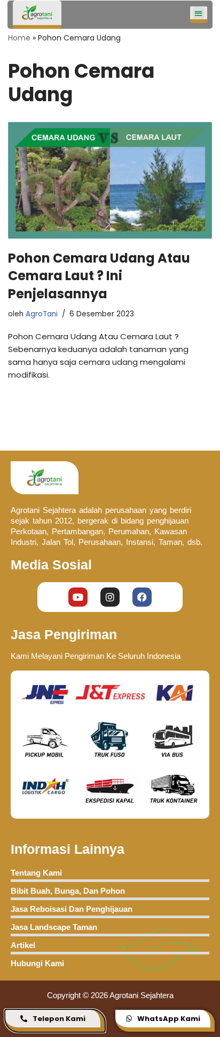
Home (19, 37)
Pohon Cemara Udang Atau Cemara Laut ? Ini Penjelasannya (99, 276)
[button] (199, 13)
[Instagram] (110, 597)
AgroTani (42, 314)
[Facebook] (142, 597)
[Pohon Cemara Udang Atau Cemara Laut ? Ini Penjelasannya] (110, 180)
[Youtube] (78, 597)
